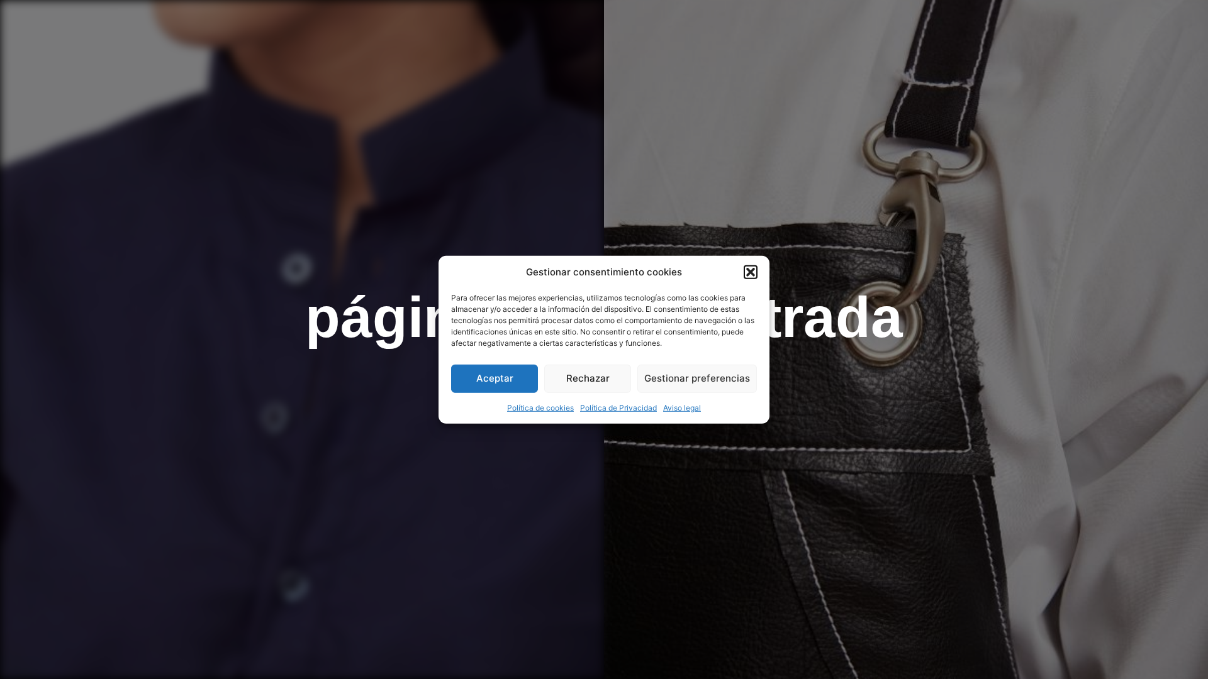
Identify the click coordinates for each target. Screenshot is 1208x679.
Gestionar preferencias (697, 378)
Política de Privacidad (618, 407)
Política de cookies (540, 407)
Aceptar (494, 378)
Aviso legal (682, 407)
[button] (750, 272)
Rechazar (588, 378)
